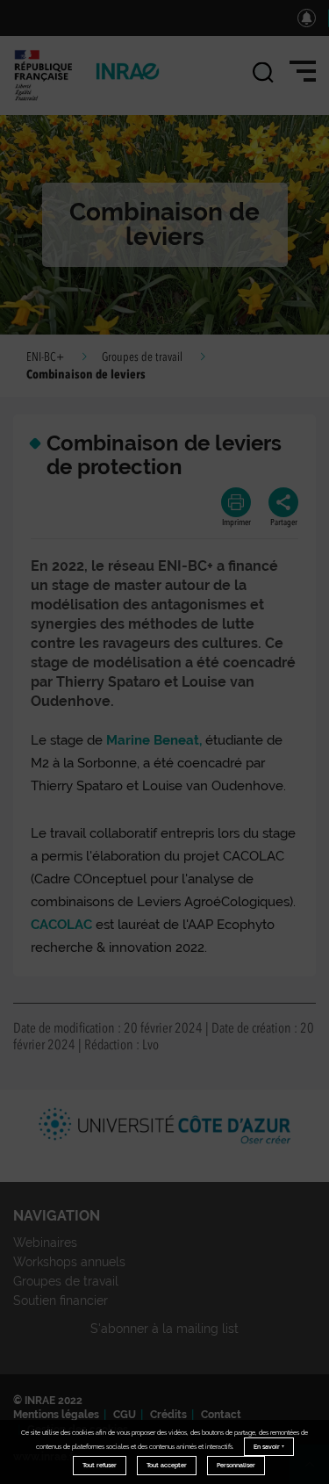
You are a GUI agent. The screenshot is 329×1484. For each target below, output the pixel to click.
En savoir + (269, 1447)
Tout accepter (167, 1465)
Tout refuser (99, 1465)
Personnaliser (236, 1465)
